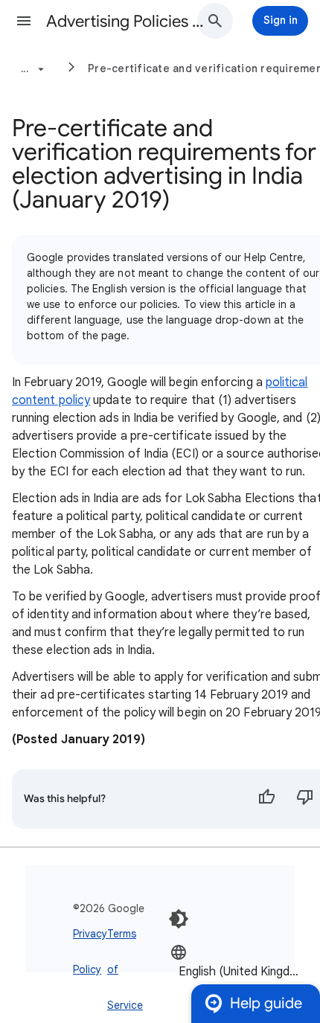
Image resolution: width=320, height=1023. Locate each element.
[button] (24, 21)
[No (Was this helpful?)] (305, 799)
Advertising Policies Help (127, 21)
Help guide (266, 1003)
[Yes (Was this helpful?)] (266, 799)
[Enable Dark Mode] (178, 919)
